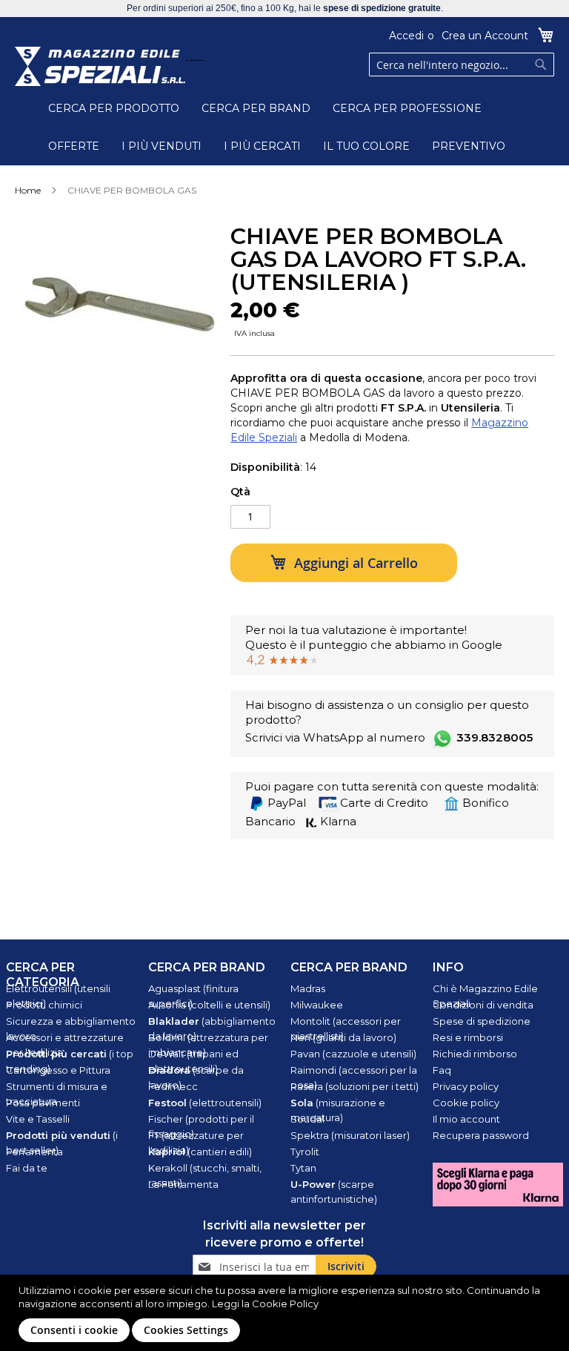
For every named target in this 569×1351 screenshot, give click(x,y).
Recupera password (481, 1135)
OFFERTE (73, 146)
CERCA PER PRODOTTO (113, 108)
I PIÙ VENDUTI (162, 146)
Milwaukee (316, 1005)
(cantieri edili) (200, 1151)
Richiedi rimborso (475, 1054)
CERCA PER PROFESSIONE (407, 108)
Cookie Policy (285, 1303)
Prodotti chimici (44, 1005)
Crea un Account (485, 35)
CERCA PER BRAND (256, 108)
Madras (307, 988)
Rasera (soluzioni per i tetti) (354, 1086)
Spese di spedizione (481, 1021)
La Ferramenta (183, 1184)
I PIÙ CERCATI (262, 146)
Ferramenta (34, 1151)
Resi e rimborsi (468, 1037)
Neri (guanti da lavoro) (343, 1037)
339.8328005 (494, 737)
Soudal (307, 1119)
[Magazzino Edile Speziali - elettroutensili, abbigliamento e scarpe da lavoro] (100, 66)
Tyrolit (304, 1151)
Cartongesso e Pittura (58, 1070)
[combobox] (461, 64)
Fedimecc (173, 1086)
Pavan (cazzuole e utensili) (353, 1054)
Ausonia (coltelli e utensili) (209, 1005)
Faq (442, 1070)
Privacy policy (466, 1086)
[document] (286, 1313)
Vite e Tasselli (38, 1119)
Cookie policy (466, 1103)
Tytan (303, 1168)
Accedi (406, 35)
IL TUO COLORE (366, 146)
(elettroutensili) (205, 1103)
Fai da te (26, 1168)
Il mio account (466, 1119)
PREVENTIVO (468, 146)
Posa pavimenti (43, 1103)
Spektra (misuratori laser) (350, 1135)
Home (28, 190)
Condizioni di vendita (483, 1005)
